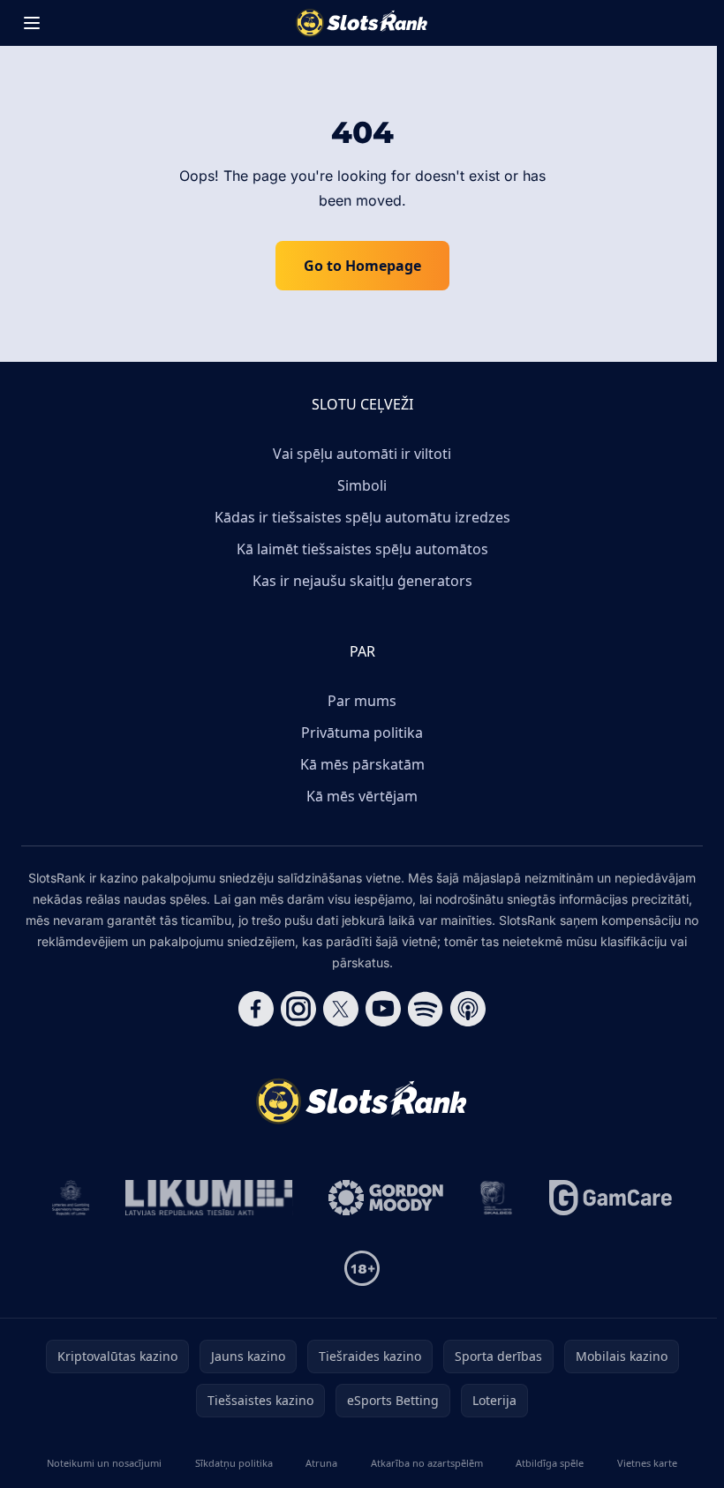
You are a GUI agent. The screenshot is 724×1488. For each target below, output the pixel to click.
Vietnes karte (647, 1462)
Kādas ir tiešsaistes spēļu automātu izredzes (362, 517)
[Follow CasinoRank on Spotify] (425, 1008)
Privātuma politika (362, 732)
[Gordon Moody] (385, 1197)
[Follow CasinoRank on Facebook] (256, 1008)
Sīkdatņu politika (234, 1462)
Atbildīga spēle (550, 1462)
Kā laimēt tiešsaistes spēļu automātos (362, 549)
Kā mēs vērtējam (362, 796)
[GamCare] (610, 1197)
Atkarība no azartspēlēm (427, 1462)
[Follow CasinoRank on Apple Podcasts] (468, 1008)
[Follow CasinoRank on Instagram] (298, 1008)
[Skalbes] (496, 1197)
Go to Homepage (362, 265)
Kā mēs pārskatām (362, 764)
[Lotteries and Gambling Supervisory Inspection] (71, 1197)
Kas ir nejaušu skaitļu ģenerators (362, 580)
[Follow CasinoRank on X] (340, 1008)
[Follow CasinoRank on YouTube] (383, 1008)
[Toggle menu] (31, 23)
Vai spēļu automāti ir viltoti (362, 453)
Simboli (362, 485)
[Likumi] (209, 1197)
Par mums (362, 700)
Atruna (321, 1462)
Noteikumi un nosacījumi (104, 1462)
